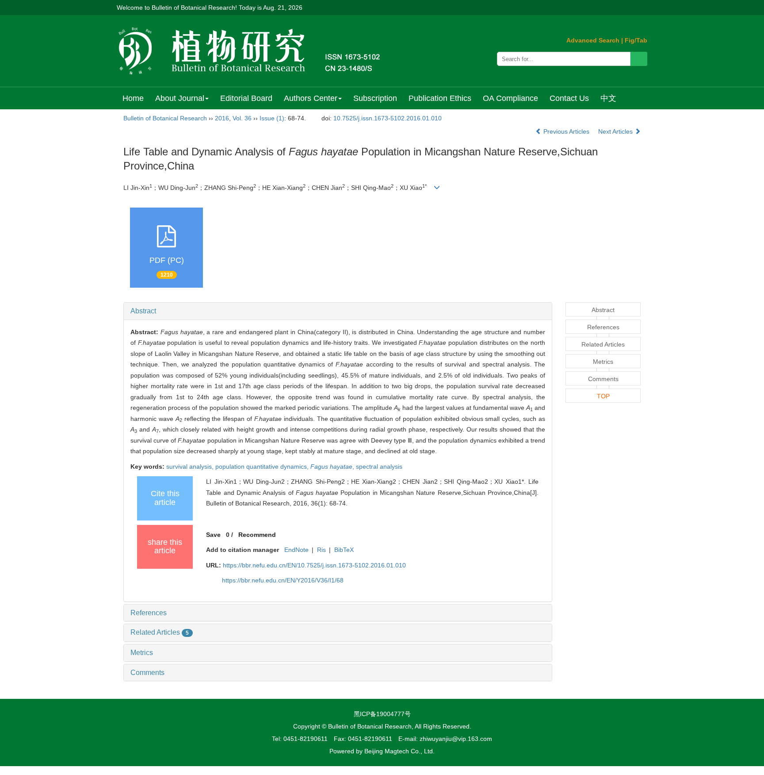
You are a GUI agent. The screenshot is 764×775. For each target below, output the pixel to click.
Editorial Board (246, 98)
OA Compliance (510, 98)
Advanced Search (592, 40)
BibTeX (344, 549)
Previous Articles (566, 131)
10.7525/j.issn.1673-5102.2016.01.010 (387, 118)
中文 (608, 98)
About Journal (179, 98)
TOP (603, 396)
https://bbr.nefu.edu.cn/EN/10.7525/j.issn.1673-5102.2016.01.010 (314, 565)
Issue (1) (272, 118)
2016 (222, 118)
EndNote (296, 549)
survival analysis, (190, 466)
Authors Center (310, 98)
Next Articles (616, 131)
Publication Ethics (440, 98)
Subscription (375, 98)
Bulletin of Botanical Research (165, 118)
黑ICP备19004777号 (382, 713)
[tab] (338, 311)
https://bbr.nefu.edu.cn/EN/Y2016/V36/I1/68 (283, 580)
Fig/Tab (636, 40)
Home (133, 98)
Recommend (257, 534)
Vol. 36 (242, 118)
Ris (321, 549)
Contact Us (569, 98)
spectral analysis (379, 466)
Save (213, 534)
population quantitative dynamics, (262, 466)
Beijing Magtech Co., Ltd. (399, 751)
